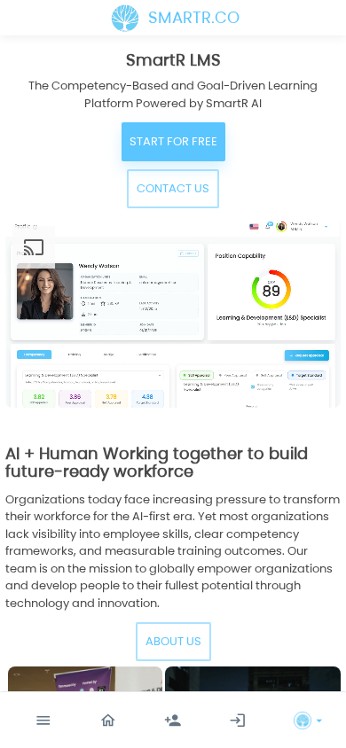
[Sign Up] (173, 720)
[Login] (238, 720)
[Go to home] (108, 720)
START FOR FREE (173, 141)
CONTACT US (173, 188)
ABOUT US (173, 641)
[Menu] (43, 720)
